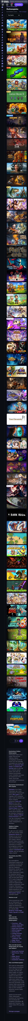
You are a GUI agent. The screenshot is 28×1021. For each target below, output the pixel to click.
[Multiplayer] (2, 23)
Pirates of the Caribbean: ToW (17, 937)
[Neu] (2, 12)
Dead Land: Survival (15, 767)
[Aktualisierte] (2, 17)
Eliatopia (11, 789)
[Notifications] (11, 4)
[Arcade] (2, 34)
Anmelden (19, 4)
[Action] (2, 32)
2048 (21, 912)
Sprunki (15, 912)
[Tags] (2, 70)
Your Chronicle (16, 935)
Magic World (16, 940)
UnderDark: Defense (18, 960)
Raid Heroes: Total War (17, 953)
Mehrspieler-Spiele (15, 893)
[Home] (2, 7)
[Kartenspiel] (2, 48)
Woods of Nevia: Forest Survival (16, 815)
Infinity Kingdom (16, 930)
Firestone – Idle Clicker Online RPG (17, 924)
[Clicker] (2, 40)
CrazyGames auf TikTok (16, 850)
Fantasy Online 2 (17, 927)
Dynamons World (14, 834)
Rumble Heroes (16, 942)
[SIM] (2, 55)
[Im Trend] (2, 15)
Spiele (8, 6)
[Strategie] (2, 61)
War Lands (15, 794)
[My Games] (7, 4)
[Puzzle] (2, 50)
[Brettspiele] (2, 37)
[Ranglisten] (2, 25)
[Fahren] (2, 42)
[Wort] (2, 66)
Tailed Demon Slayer (15, 807)
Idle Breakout (13, 909)
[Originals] (2, 20)
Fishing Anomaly (17, 933)
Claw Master (16, 932)
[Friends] (2, 4)
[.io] (2, 45)
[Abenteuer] (2, 29)
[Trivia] (2, 63)
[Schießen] (2, 53)
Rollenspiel (14, 6)
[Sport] (2, 58)
